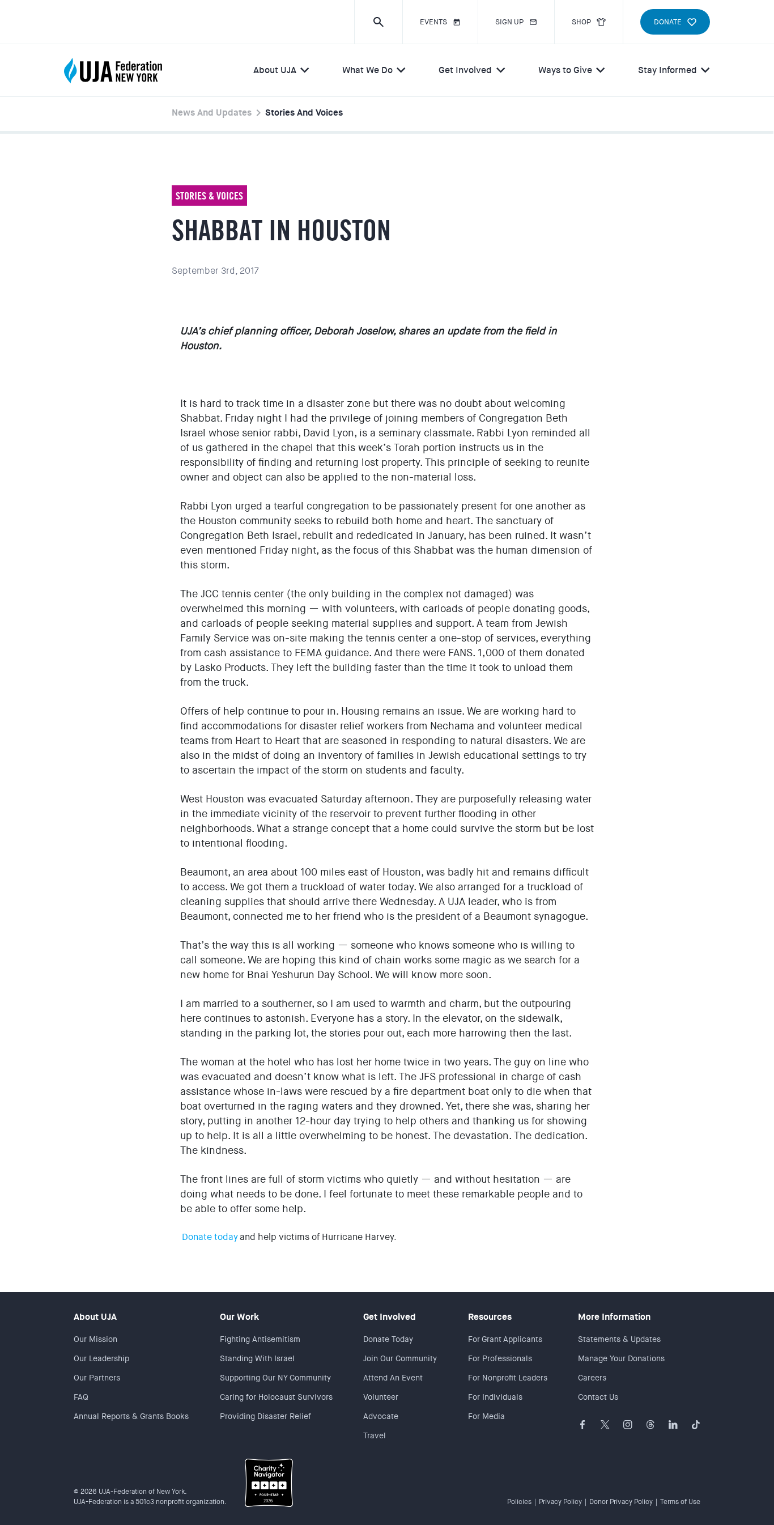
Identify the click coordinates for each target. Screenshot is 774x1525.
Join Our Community (400, 1358)
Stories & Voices (209, 195)
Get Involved (465, 70)
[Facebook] (582, 1424)
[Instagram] (627, 1424)
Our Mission (95, 1339)
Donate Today (388, 1339)
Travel (374, 1435)
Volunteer (380, 1397)
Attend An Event (393, 1378)
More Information (614, 1317)
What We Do (367, 70)
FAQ (81, 1397)
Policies (519, 1501)
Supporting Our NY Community (275, 1378)
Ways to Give (565, 70)
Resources (490, 1317)
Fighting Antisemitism (260, 1339)
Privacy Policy (560, 1501)
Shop (581, 22)
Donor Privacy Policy (621, 1501)
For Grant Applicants (505, 1339)
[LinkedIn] (673, 1424)
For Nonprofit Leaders (507, 1378)
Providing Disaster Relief (265, 1416)
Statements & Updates (619, 1339)
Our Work (239, 1317)
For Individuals (495, 1397)
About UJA (274, 70)
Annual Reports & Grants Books (131, 1416)
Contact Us (598, 1397)
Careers (592, 1378)
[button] (378, 22)
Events (433, 22)
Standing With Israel (257, 1358)
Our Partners (97, 1378)
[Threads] (650, 1424)
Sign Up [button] (509, 22)
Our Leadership (101, 1358)
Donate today (210, 1237)
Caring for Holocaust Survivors (276, 1397)
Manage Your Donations (621, 1358)
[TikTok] (695, 1424)
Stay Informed (667, 70)
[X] (605, 1424)
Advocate (380, 1416)
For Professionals (500, 1358)
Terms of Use (680, 1501)
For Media (486, 1416)
